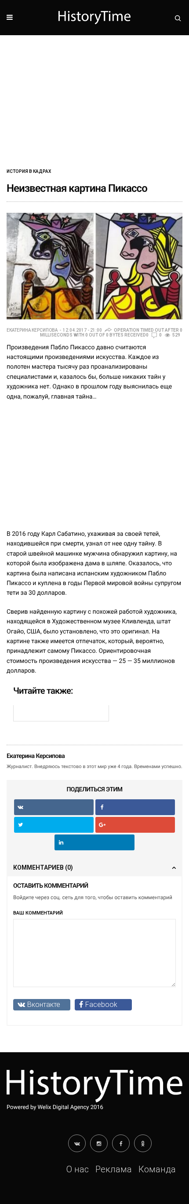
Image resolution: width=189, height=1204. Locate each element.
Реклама (113, 1169)
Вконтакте (43, 1004)
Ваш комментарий (38, 913)
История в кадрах (29, 171)
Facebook (101, 1004)
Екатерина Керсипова (32, 330)
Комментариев (43, 867)
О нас (77, 1169)
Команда (157, 1169)
